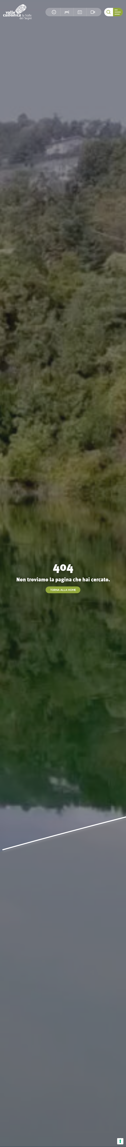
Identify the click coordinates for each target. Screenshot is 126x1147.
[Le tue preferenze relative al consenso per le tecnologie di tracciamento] (120, 1141)
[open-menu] (118, 12)
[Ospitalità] (66, 12)
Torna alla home (63, 590)
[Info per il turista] (53, 12)
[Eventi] (79, 12)
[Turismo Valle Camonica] (17, 12)
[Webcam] (92, 12)
